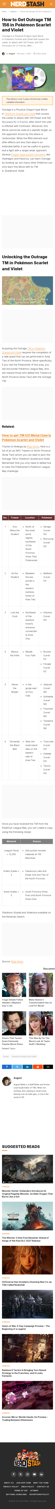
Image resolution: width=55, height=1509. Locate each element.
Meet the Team (40, 1483)
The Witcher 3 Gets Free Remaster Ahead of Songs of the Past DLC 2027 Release (25, 1239)
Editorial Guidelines (16, 1494)
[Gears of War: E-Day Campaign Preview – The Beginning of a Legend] (27, 1304)
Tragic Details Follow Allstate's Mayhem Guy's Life (12, 1002)
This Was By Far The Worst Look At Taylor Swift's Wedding (39, 1041)
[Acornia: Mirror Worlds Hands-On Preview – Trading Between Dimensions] (27, 1395)
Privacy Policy (11, 1487)
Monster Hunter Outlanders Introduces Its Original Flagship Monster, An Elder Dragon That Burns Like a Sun (27, 1194)
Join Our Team (23, 1483)
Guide (6, 1056)
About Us (9, 1483)
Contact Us (43, 1487)
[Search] (51, 4)
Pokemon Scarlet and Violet (24, 1056)
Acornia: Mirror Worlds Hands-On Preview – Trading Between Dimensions (25, 1418)
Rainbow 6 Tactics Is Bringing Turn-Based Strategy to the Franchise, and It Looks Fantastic (24, 1373)
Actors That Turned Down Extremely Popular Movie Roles (12, 1041)
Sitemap (34, 1491)
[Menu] (4, 4)
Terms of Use (21, 1491)
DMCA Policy (27, 1487)
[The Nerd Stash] (28, 4)
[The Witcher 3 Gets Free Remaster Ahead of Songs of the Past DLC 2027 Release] (27, 1216)
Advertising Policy (39, 1494)
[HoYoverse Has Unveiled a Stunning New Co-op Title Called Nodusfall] (27, 1260)
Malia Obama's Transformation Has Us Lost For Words (40, 1002)
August (12, 54)
